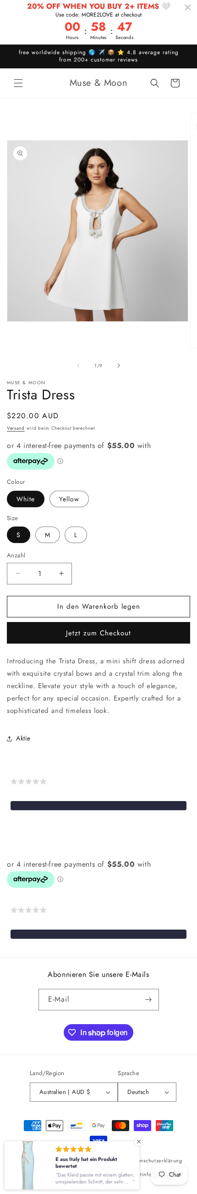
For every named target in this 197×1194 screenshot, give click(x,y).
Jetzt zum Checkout (98, 633)
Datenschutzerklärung (156, 1160)
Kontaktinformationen (150, 1174)
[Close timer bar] (188, 7)
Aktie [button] (23, 738)
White (25, 499)
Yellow (69, 499)
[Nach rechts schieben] (119, 365)
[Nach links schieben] (78, 365)
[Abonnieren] (148, 999)
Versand (16, 428)
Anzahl (16, 555)
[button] (18, 83)
